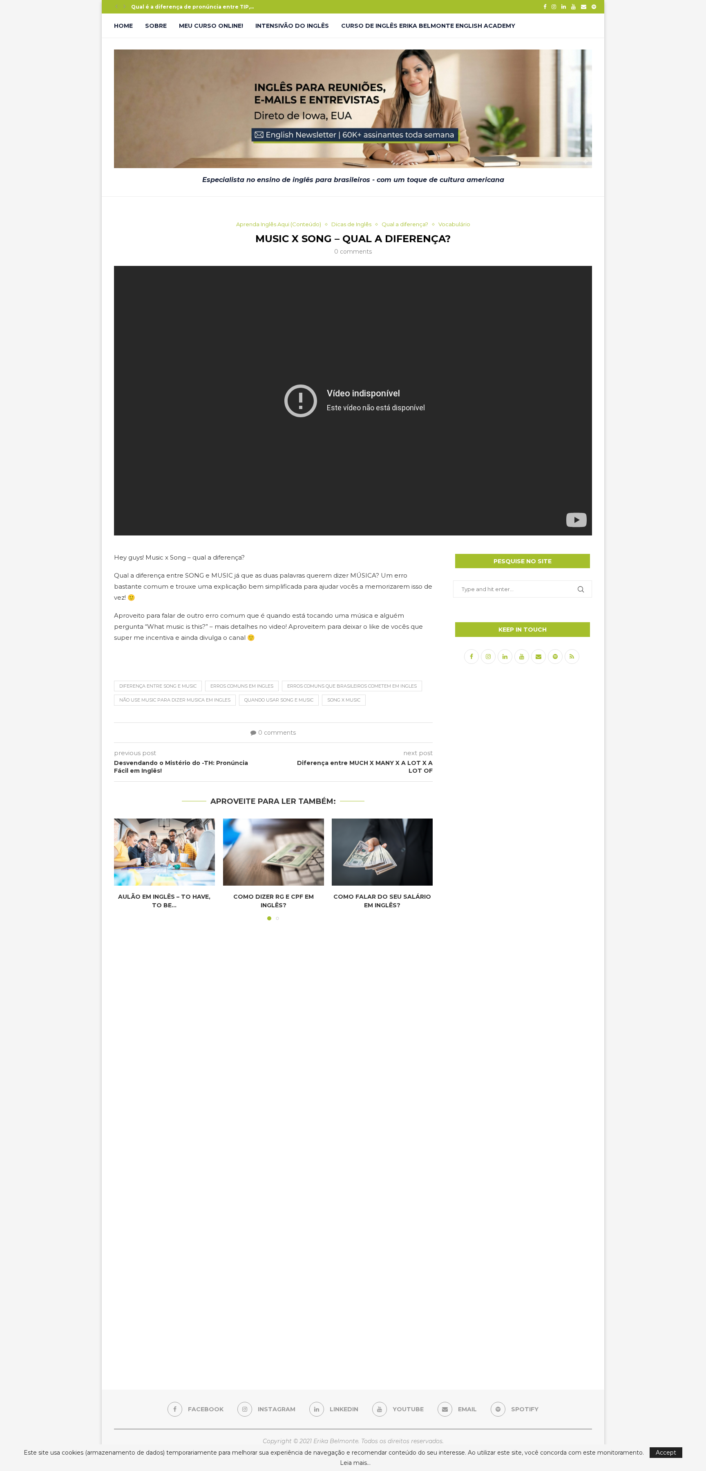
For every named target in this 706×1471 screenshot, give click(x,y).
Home (123, 25)
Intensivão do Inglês (292, 25)
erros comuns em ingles (241, 686)
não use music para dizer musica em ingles (174, 700)
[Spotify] (594, 6)
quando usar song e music (278, 700)
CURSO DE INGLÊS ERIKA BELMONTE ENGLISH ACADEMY (428, 25)
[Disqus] (273, 1037)
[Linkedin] (563, 6)
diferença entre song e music (158, 686)
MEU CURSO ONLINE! (211, 25)
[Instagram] (554, 6)
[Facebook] (544, 6)
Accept (666, 1452)
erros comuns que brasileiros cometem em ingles (352, 686)
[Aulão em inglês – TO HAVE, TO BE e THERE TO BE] (164, 852)
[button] (116, 6)
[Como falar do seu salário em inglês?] (382, 852)
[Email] (583, 6)
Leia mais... (355, 1463)
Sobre (156, 25)
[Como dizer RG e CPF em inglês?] (273, 852)
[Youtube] (573, 6)
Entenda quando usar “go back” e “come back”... (197, 7)
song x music (343, 700)
